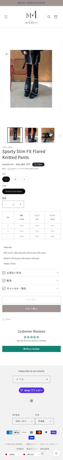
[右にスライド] (59, 136)
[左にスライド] (3, 136)
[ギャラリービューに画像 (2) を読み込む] (31, 135)
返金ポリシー (31, 444)
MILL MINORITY (17, 444)
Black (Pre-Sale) (15, 192)
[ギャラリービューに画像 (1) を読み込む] (14, 135)
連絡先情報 (44, 449)
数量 (4, 198)
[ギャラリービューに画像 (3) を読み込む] (47, 135)
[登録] (46, 379)
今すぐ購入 (31, 308)
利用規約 (20, 449)
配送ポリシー (32, 449)
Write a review (31, 348)
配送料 (10, 169)
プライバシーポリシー (49, 444)
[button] (6, 16)
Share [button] (8, 319)
